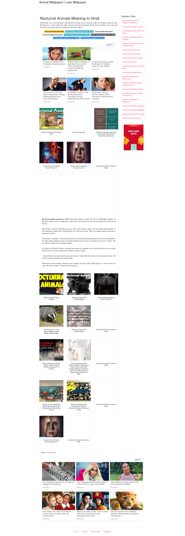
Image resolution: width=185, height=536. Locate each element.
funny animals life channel (104, 31)
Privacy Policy (95, 532)
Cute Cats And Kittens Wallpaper (133, 110)
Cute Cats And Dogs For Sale (132, 27)
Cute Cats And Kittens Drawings (133, 106)
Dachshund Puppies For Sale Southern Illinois (132, 84)
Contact (84, 532)
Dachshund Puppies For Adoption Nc (130, 100)
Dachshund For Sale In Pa (131, 50)
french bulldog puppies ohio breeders (77, 35)
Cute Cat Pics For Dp (129, 62)
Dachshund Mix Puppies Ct (131, 118)
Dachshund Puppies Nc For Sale (133, 114)
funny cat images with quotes (52, 35)
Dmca (76, 532)
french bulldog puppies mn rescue (92, 38)
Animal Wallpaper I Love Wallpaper (62, 2)
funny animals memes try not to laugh (66, 38)
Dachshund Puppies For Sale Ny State (133, 67)
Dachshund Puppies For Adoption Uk (130, 77)
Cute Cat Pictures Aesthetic (131, 54)
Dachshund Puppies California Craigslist (132, 38)
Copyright (107, 532)
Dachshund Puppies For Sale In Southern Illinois (133, 44)
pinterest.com (51, 452)
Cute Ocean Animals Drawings (132, 89)
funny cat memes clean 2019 (54, 31)
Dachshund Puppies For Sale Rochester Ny (132, 94)
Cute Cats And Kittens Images (132, 58)
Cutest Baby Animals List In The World (133, 32)
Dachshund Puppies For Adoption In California (130, 21)
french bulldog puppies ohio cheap (103, 35)
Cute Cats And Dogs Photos (131, 72)
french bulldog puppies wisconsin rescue (79, 31)
